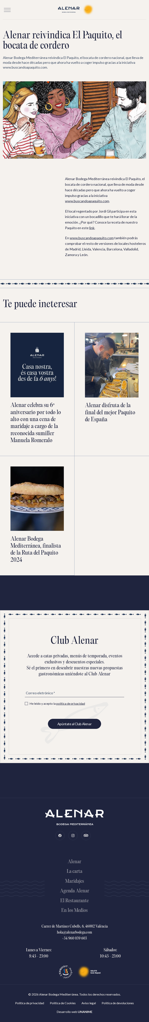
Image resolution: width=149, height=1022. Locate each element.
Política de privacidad (29, 1003)
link (91, 228)
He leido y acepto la (57, 703)
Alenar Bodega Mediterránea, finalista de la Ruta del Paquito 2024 (35, 549)
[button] (7, 10)
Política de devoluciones (118, 1003)
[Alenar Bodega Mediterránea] (74, 9)
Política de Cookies (63, 1003)
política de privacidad (70, 703)
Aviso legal (88, 1003)
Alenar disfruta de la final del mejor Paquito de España (110, 413)
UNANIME (85, 1011)
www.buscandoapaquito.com (87, 201)
